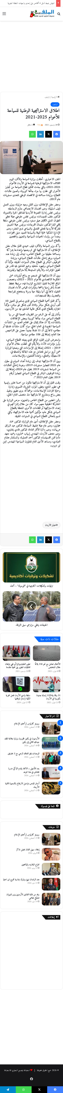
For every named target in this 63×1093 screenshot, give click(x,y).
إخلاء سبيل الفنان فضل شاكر (27, 850)
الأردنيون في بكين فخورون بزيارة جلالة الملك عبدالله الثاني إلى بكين (22, 740)
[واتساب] (32, 134)
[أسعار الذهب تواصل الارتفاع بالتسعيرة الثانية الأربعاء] (51, 788)
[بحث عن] (58, 15)
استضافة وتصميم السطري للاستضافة (17, 1070)
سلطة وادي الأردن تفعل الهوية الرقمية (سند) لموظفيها (18, 697)
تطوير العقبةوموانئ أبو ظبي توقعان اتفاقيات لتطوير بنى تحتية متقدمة (17, 665)
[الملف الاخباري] (41, 14)
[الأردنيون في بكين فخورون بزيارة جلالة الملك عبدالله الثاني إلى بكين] (51, 743)
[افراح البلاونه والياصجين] (51, 869)
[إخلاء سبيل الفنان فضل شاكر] (51, 854)
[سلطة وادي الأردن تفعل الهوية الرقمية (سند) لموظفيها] (16, 684)
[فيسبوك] (56, 134)
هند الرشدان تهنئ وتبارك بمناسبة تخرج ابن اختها (21, 880)
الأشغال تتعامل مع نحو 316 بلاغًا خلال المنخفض (47, 665)
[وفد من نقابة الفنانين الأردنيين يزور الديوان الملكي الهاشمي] (51, 899)
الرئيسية (54, 97)
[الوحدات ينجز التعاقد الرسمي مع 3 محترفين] (51, 758)
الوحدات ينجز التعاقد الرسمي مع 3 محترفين (23, 754)
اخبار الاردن (50, 525)
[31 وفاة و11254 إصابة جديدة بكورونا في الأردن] (46, 684)
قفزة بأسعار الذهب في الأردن (43, 3)
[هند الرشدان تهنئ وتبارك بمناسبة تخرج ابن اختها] (51, 884)
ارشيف (47, 97)
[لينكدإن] (40, 134)
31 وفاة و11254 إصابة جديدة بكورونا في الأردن (48, 697)
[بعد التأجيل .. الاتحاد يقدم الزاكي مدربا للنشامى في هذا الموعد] (51, 773)
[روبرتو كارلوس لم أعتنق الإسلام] (51, 728)
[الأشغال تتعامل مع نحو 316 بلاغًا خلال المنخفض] (46, 653)
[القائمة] (4, 15)
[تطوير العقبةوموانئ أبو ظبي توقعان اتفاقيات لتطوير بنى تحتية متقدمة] (16, 653)
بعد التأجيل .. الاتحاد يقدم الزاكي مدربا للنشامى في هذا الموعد (23, 770)
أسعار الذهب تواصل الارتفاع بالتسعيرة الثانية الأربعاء (22, 785)
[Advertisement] (31, 55)
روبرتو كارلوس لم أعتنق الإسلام (26, 724)
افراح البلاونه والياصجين (30, 865)
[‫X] (48, 134)
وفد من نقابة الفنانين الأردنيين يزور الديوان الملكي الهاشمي (22, 896)
